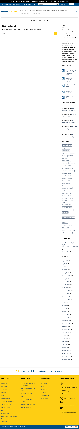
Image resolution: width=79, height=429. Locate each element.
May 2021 (64, 305)
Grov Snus (64, 158)
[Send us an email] (34, 4)
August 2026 (65, 260)
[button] (64, 4)
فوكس (63, 232)
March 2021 (65, 311)
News (44, 10)
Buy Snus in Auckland (69, 92)
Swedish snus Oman (66, 193)
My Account (44, 383)
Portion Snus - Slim (6, 407)
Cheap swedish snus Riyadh (68, 148)
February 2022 (65, 293)
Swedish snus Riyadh (66, 196)
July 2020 (64, 335)
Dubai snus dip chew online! (71, 85)
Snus (21, 10)
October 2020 (65, 326)
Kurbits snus (65, 163)
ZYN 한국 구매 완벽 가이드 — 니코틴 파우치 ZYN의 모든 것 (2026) (71, 72)
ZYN (71, 220)
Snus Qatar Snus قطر (70, 97)
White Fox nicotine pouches (68, 217)
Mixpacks (3, 392)
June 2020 (64, 338)
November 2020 (66, 323)
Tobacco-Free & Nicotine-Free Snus (30, 13)
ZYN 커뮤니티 (65, 230)
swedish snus (65, 190)
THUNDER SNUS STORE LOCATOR (67, 201)
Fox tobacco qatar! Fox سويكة (68, 135)
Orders (42, 386)
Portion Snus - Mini (6, 404)
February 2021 (65, 314)
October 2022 (65, 287)
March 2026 (65, 269)
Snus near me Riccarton (67, 178)
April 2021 (64, 308)
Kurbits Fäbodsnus (66, 160)
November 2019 (66, 356)
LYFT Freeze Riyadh (66, 165)
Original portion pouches (7, 401)
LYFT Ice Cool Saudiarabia (68, 168)
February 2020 (65, 350)
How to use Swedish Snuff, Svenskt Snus (28, 384)
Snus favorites (71, 175)
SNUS (69, 173)
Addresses (43, 392)
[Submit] (55, 33)
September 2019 (66, 359)
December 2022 (66, 284)
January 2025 (65, 278)
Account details (45, 395)
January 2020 (65, 353)
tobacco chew (65, 212)
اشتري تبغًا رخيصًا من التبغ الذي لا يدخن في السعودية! (69, 128)
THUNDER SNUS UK (66, 205)
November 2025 (66, 275)
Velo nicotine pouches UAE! (69, 78)
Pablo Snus (64, 170)
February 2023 (65, 281)
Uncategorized (65, 251)
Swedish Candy (62, 10)
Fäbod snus (70, 155)
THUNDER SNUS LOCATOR (68, 198)
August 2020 (65, 332)
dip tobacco (72, 153)
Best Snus (64, 145)
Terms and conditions (26, 393)
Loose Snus (4, 389)
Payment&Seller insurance (28, 404)
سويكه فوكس (73, 230)
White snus (28, 10)
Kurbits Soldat (72, 163)
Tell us (18, 371)
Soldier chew (65, 185)
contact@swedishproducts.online (11, 4)
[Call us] (35, 4)
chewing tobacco (65, 150)
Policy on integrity (26, 407)
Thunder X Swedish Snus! (67, 210)
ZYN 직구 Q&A (65, 227)
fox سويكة (64, 155)
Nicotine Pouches (37, 10)
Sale (48, 10)
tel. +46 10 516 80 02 (26, 4)
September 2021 (66, 299)
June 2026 (64, 266)
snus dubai (64, 175)
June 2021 (64, 302)
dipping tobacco (65, 153)
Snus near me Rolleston (67, 180)
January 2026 (65, 273)
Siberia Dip (64, 173)
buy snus (70, 145)
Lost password (44, 398)
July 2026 (64, 264)
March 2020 (65, 347)
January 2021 (65, 317)
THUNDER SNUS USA (67, 207)
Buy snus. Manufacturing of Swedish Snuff (28, 389)
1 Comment (69, 81)
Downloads (44, 389)
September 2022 (66, 290)
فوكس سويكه (69, 232)
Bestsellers (54, 10)
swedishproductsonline (67, 188)
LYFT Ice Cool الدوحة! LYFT (69, 115)
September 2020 (66, 329)
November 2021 (66, 296)
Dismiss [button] (66, 1)
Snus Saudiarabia (66, 183)
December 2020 (66, 320)
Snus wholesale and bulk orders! (69, 109)
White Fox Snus (65, 220)
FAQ (22, 396)
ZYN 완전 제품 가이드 (67, 225)
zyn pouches (65, 222)
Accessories (4, 383)
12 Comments (69, 87)
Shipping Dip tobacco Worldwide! (26, 400)
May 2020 (64, 341)
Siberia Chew (71, 170)
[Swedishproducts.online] (9, 11)
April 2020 (64, 344)
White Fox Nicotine (66, 215)
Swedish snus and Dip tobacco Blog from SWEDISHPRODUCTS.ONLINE (70, 244)
